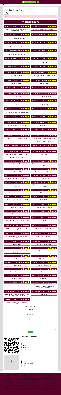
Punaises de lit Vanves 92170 (45, 376)
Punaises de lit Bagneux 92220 (47, 378)
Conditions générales (35, 391)
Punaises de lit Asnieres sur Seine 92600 (15, 389)
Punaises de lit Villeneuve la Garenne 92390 (14, 386)
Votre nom (30, 309)
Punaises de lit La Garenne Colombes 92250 (47, 379)
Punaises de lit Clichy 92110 (45, 374)
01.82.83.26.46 (29, 2)
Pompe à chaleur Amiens (26, 393)
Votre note (30, 319)
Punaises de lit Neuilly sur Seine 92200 (30, 378)
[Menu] (38, 2)
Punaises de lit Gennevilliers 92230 (12, 379)
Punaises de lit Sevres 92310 (49, 382)
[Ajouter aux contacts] (35, 2)
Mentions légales (25, 391)
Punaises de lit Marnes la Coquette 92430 (29, 388)
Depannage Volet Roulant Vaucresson (10, 393)
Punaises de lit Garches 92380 (48, 385)
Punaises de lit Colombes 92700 (32, 389)
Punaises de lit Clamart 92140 (48, 375)
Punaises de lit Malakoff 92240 (28, 379)
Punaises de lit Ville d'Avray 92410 (49, 386)
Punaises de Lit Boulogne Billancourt (30, 374)
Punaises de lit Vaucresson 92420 (11, 388)
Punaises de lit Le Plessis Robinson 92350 (15, 385)
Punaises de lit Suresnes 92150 (16, 376)
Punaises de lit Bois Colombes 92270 (40, 381)
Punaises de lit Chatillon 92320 (14, 384)
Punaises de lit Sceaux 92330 (29, 384)
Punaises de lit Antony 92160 (31, 376)
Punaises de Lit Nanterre (14, 374)
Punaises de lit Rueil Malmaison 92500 (48, 388)
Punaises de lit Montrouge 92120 (13, 375)
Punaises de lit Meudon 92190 (13, 378)
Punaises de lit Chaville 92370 (33, 385)
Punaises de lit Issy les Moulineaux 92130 (31, 375)
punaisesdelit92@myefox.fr (28, 343)
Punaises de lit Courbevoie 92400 (32, 386)
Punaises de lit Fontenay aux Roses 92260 (21, 381)
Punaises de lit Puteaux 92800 (48, 389)
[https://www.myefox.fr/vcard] (11, 345)
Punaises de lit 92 (26, 360)
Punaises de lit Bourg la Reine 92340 (45, 384)
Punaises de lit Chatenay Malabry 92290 (14, 382)
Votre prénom (30, 314)
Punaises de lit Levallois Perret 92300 (33, 382)
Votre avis (30, 324)
